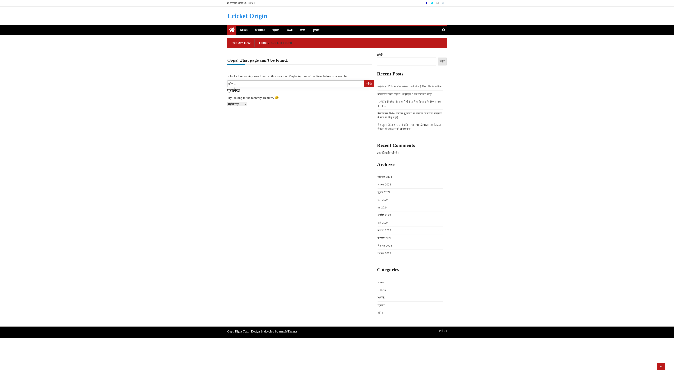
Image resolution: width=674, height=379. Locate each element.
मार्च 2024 (383, 222)
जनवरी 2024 (384, 238)
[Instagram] (438, 3)
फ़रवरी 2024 (384, 230)
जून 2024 (383, 199)
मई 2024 (382, 207)
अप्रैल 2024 (384, 215)
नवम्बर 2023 (384, 253)
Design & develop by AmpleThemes (274, 331)
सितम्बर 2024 (385, 176)
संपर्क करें (443, 331)
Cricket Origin (247, 15)
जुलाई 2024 (384, 192)
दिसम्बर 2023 (385, 245)
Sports (260, 30)
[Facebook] (427, 3)
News (243, 30)
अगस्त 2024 (384, 184)
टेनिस (302, 30)
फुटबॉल (316, 30)
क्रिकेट (276, 30)
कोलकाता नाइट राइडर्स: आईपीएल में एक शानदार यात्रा (405, 94)
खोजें (379, 55)
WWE (290, 30)
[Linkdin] (443, 3)
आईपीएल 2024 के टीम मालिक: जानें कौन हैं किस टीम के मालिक (409, 86)
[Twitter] (432, 3)
